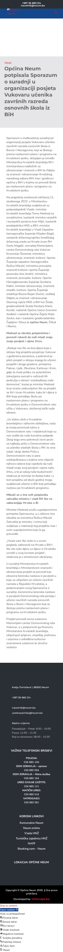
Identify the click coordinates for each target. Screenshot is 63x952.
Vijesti (7, 62)
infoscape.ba (41, 899)
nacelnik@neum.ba (23, 707)
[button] (9, 909)
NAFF (31, 843)
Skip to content (8, 905)
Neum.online (31, 828)
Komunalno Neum (31, 823)
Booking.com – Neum (32, 849)
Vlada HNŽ (31, 833)
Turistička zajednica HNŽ (31, 838)
